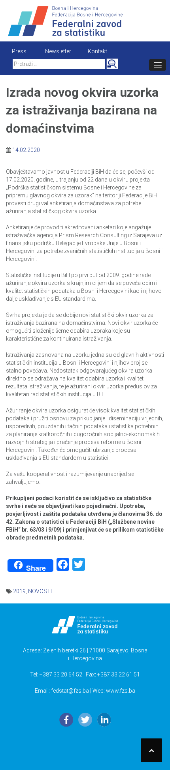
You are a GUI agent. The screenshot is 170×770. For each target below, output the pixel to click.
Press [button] (19, 51)
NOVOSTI (40, 591)
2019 (19, 591)
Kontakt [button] (97, 51)
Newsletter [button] (58, 51)
